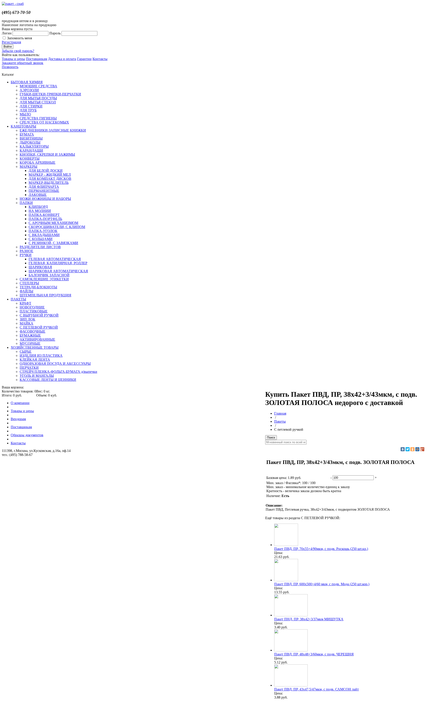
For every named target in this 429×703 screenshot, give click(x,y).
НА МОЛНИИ (40, 211)
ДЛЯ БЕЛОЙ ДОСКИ (46, 170)
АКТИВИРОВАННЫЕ (37, 339)
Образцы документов (27, 435)
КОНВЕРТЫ (30, 158)
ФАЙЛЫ (26, 291)
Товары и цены (13, 59)
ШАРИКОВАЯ (40, 267)
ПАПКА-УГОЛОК (43, 231)
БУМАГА (27, 134)
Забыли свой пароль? (18, 51)
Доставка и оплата (62, 59)
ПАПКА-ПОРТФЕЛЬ (45, 219)
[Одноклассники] (412, 449)
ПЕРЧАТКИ (29, 367)
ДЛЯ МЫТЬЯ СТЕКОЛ (38, 102)
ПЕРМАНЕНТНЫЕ (44, 191)
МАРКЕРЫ (28, 166)
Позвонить (10, 67)
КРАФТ (25, 303)
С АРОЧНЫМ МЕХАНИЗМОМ (53, 223)
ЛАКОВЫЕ (38, 195)
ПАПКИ (26, 203)
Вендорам (18, 419)
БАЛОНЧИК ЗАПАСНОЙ (49, 275)
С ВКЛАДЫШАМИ (44, 235)
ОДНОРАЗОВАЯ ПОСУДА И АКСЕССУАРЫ (55, 363)
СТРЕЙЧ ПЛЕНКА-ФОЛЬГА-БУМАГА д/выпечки (58, 372)
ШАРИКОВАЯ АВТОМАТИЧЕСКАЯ (58, 271)
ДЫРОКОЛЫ (30, 142)
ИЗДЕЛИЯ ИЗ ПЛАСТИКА (41, 355)
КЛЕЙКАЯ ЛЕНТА (35, 359)
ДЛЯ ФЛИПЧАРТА (44, 187)
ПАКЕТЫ (18, 299)
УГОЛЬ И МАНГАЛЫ (37, 376)
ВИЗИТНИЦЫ (31, 138)
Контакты (100, 59)
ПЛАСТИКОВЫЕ (34, 311)
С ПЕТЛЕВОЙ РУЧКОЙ (39, 327)
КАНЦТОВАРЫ (23, 126)
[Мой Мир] (417, 449)
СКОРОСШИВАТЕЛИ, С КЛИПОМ (57, 227)
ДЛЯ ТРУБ (28, 110)
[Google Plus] (422, 449)
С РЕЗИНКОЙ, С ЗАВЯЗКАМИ (53, 243)
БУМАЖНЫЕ (30, 335)
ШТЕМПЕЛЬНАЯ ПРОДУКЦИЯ (45, 295)
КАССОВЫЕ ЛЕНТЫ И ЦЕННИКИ (48, 380)
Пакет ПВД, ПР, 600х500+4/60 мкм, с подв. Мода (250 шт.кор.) (321, 584)
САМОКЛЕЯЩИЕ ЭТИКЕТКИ (44, 279)
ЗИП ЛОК (27, 319)
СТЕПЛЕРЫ (29, 283)
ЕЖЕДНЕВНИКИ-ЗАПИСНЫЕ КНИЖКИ (53, 130)
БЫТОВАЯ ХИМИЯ (27, 82)
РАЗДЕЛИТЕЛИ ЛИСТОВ (40, 247)
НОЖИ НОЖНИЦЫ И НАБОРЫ (45, 199)
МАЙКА (26, 323)
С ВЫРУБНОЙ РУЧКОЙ (39, 315)
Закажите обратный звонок (22, 63)
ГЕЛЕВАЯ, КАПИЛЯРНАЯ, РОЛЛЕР (58, 263)
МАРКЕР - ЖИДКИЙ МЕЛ (50, 174)
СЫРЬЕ (26, 351)
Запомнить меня (19, 38)
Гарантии (84, 59)
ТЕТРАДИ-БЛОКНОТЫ (38, 287)
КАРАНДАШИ (31, 150)
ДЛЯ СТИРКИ (31, 106)
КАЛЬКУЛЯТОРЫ (34, 146)
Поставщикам (36, 59)
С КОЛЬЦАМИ (41, 239)
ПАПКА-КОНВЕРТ (44, 215)
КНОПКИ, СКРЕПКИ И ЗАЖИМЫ (47, 154)
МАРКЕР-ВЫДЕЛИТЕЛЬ (49, 183)
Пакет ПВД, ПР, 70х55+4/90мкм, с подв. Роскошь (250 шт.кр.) (321, 549)
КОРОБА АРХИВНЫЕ (37, 162)
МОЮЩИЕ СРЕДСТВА (38, 86)
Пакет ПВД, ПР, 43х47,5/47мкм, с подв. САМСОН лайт (316, 689)
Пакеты (280, 421)
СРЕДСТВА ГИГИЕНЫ (38, 118)
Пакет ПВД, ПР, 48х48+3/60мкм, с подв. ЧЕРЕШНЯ (314, 654)
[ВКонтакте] (403, 449)
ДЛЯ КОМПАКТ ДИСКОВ (50, 178)
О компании (20, 403)
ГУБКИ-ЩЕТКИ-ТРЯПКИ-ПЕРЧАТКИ (50, 94)
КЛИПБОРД (38, 207)
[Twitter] (408, 449)
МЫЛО (25, 114)
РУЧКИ (26, 255)
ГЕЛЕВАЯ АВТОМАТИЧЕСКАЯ (55, 259)
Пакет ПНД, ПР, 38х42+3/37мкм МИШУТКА (308, 619)
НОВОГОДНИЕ (32, 307)
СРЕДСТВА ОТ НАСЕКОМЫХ (44, 122)
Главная (280, 413)
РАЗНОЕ (26, 251)
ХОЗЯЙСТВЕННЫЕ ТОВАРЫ (35, 347)
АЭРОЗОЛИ (29, 90)
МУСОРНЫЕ (30, 343)
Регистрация (11, 42)
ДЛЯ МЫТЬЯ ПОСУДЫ (38, 98)
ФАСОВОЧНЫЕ (32, 331)
